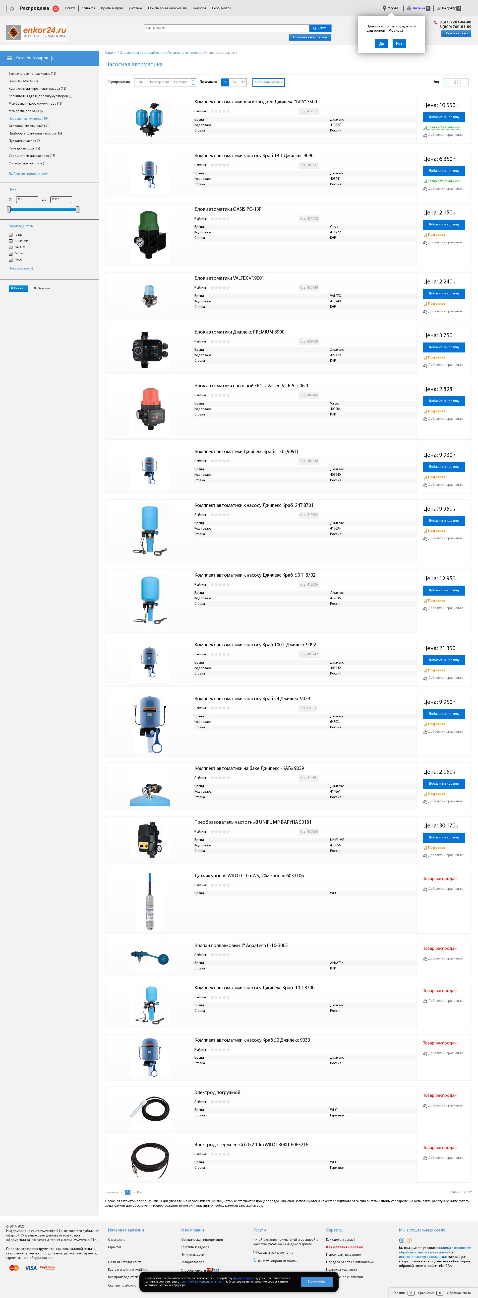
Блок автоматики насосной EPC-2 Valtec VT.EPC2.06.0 (251, 386)
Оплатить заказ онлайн (310, 37)
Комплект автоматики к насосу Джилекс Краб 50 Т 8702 (254, 575)
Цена (12, 189)
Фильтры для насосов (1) (28, 163)
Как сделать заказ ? (341, 1240)
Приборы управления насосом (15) (35, 134)
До (44, 200)
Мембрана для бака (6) (26, 111)
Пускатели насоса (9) (25, 141)
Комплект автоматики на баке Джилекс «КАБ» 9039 (249, 768)
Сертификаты (221, 8)
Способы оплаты (194, 1271)
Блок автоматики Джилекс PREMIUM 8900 (239, 332)
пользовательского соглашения (423, 1257)
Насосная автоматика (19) (28, 119)
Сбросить (43, 288)
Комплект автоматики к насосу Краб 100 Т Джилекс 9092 (255, 645)
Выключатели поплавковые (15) (32, 74)
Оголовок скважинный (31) (29, 126)
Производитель (21, 226)
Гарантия (199, 8)
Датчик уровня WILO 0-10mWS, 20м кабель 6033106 (249, 876)
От (10, 200)
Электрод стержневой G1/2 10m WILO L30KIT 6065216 (251, 1145)
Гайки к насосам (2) (23, 81)
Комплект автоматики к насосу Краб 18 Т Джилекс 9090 (253, 155)
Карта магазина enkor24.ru (127, 1270)
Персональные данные (343, 1255)
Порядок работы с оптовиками (350, 1262)
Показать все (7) (21, 269)
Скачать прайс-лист (123, 1286)
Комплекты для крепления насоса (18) (37, 89)
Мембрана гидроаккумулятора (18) (35, 104)
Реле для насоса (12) (24, 148)
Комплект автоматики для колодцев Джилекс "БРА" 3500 (255, 102)
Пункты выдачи (112, 8)
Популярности (159, 82)
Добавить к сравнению (445, 135)
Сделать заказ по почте (275, 1253)
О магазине (116, 1240)
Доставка (135, 8)
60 (234, 82)
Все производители (123, 1277)
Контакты (88, 8)
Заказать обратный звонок (277, 1261)
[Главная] (11, 8)
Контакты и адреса (195, 1247)
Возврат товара (192, 1262)
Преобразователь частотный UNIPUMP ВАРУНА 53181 (252, 822)
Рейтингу (180, 82)
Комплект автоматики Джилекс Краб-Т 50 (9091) (246, 451)
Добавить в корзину (444, 117)
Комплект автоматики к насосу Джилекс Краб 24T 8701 (253, 505)
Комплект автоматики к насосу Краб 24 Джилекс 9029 (252, 698)
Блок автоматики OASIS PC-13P (228, 209)
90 (242, 82)
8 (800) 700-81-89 (455, 27)
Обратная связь (456, 33)
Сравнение (426, 1293)
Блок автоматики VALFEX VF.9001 (229, 278)
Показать (20, 288)
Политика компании (341, 1270)
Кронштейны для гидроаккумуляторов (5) (40, 96)
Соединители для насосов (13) (32, 156)
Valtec (19, 253)
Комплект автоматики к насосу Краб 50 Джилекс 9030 (252, 1040)
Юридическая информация (167, 8)
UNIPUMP (21, 241)
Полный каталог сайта (124, 1262)
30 (225, 82)
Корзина (421, 8)
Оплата (70, 8)
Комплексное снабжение (345, 1277)
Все (139, 1192)
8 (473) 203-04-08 (455, 22)
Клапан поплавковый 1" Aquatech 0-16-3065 (241, 945)
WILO (18, 259)
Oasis (18, 234)
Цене (140, 82)
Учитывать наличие (268, 82)
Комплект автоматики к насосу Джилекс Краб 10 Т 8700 (254, 988)
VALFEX (20, 247)
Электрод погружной (217, 1092)
